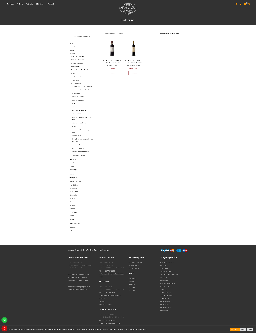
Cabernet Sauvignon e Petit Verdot (82, 90)
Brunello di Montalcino (78, 60)
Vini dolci (73, 227)
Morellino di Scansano (77, 56)
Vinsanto (72, 220)
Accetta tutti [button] (234, 329)
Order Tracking (88, 250)
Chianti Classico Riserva (78, 156)
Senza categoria (165, 295)
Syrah (73, 104)
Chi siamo (132, 287)
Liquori (72, 43)
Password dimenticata (101, 250)
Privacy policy (134, 265)
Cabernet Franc (76, 107)
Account (71, 250)
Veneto (72, 163)
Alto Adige (73, 170)
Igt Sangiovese (76, 93)
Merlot (74, 126)
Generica (163, 280)
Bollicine (72, 231)
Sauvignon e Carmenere (79, 145)
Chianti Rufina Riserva (77, 77)
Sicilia (72, 166)
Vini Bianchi (73, 189)
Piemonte (73, 159)
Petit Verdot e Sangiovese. (80, 110)
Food (104, 304)
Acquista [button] (113, 73)
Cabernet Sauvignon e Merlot (80, 152)
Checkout (78, 250)
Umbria (72, 209)
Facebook (102, 277)
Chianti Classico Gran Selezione (80, 70)
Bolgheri (73, 73)
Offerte (131, 281)
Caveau (72, 174)
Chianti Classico (75, 80)
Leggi (243, 329)
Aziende (132, 284)
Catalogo (132, 278)
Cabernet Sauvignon (78, 100)
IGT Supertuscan (76, 84)
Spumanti (163, 298)
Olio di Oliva (74, 185)
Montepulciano (75, 67)
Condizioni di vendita (136, 262)
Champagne (73, 177)
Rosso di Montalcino (77, 63)
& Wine (109, 304)
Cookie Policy (134, 268)
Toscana (72, 53)
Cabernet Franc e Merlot (79, 123)
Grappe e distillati (75, 181)
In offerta (73, 47)
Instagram (102, 298)
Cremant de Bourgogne (168, 274)
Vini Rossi (73, 50)
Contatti (132, 290)
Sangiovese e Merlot (78, 97)
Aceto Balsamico (75, 223)
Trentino (72, 198)
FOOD (162, 277)
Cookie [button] (250, 329)
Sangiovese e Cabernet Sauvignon (82, 86)
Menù (101, 304)
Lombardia (73, 195)
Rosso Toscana (76, 114)
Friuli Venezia (74, 192)
